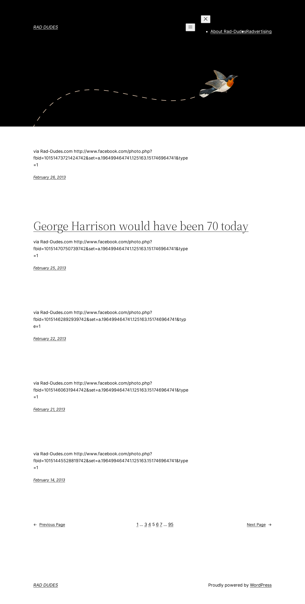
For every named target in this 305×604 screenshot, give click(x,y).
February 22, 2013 (49, 338)
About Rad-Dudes (228, 31)
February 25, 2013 (49, 267)
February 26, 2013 (49, 177)
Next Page (259, 524)
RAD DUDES (45, 27)
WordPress (261, 585)
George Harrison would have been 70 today (141, 226)
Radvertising (259, 31)
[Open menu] (190, 27)
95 (170, 524)
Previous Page (49, 524)
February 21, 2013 (49, 409)
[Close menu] (205, 19)
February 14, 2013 (49, 479)
